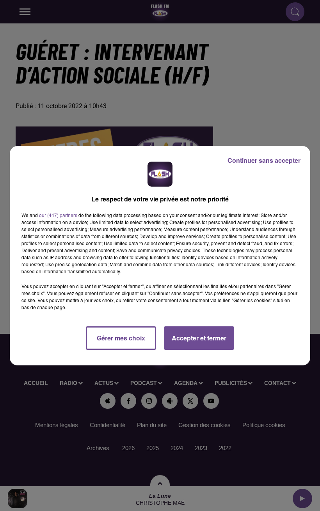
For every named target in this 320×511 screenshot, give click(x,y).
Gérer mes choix (121, 337)
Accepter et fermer (199, 337)
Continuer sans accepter (264, 160)
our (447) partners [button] (58, 215)
